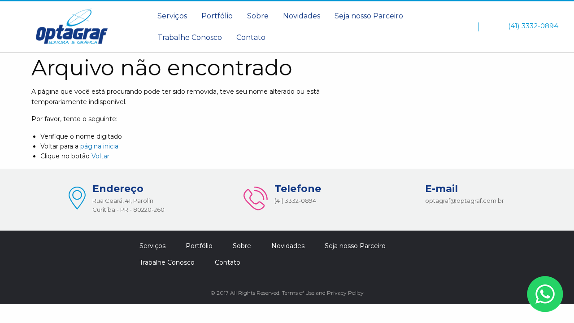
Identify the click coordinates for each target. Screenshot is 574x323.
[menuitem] (172, 16)
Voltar (100, 156)
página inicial (100, 146)
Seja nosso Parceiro (369, 16)
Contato (250, 37)
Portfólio (217, 16)
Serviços (172, 16)
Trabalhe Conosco (189, 37)
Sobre (258, 16)
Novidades (301, 16)
